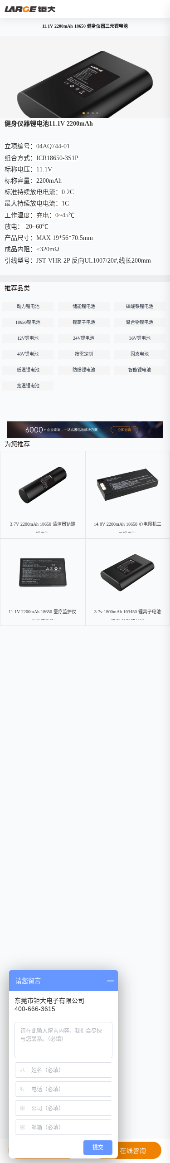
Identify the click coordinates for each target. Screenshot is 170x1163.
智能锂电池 (139, 369)
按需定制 (84, 354)
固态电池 (140, 354)
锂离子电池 (84, 322)
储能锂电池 (84, 306)
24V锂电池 (83, 338)
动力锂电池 (28, 306)
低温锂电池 (28, 369)
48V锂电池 (28, 354)
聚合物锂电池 (139, 322)
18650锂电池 (27, 322)
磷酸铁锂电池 (139, 306)
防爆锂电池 (84, 369)
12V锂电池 (28, 338)
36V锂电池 (140, 338)
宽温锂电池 (28, 385)
